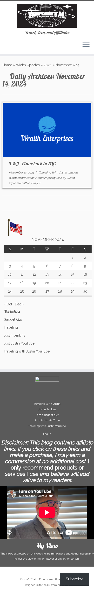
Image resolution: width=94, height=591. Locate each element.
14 (60, 274)
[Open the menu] (86, 45)
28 (60, 291)
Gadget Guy (13, 319)
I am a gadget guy (47, 415)
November (63, 65)
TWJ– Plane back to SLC (32, 163)
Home (7, 65)
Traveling (11, 327)
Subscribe (74, 579)
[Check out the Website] (9, 47)
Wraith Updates (28, 65)
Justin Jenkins (14, 335)
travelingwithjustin (50, 178)
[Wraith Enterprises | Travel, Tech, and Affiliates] (47, 16)
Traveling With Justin (53, 172)
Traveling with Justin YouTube (27, 351)
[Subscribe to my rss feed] (5, 47)
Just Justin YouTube (19, 343)
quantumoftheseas (22, 178)
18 (22, 283)
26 (34, 291)
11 (21, 274)
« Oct (8, 304)
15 (72, 274)
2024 (48, 65)
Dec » (19, 304)
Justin (71, 178)
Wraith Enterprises (41, 579)
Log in (47, 434)
